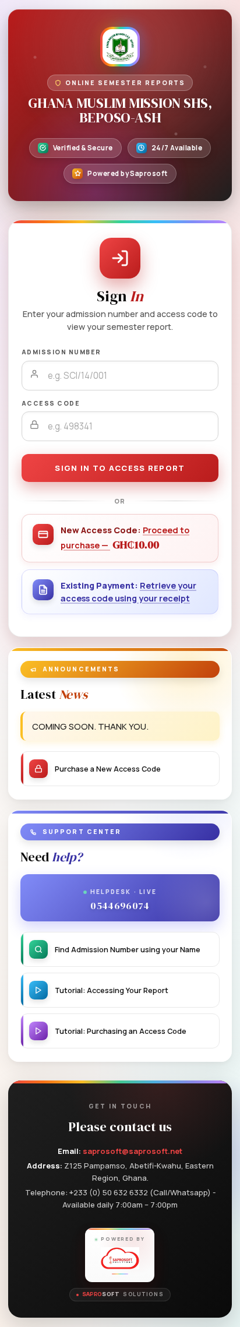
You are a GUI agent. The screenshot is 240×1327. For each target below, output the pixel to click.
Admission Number (61, 352)
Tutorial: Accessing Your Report (111, 990)
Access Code (51, 403)
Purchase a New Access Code (108, 769)
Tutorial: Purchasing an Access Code (120, 1031)
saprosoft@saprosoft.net (132, 1151)
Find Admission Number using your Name (127, 950)
